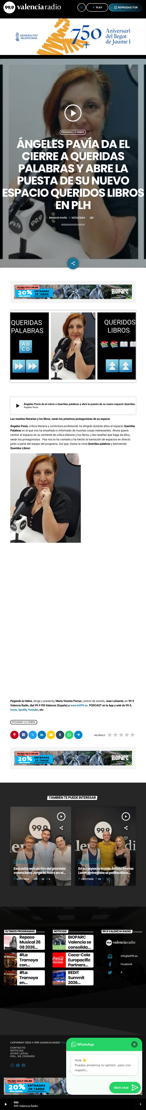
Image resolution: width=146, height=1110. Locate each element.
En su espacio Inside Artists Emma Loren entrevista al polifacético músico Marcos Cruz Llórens (105, 872)
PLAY (97, 7)
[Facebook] (23, 1065)
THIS (63, 1042)
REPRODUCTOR (126, 7)
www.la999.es (79, 705)
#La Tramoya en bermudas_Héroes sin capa (31, 985)
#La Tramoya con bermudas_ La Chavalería (30, 967)
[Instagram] (18, 1065)
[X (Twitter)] (12, 1065)
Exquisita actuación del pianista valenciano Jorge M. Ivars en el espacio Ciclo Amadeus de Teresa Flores (41, 874)
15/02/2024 (76, 218)
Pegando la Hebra (72, 132)
